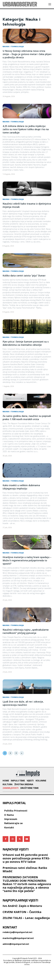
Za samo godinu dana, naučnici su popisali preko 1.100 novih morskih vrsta (27, 417)
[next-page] (22, 753)
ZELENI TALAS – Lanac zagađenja (26, 918)
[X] (20, 839)
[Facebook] (5, 839)
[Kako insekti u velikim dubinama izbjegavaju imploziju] (27, 470)
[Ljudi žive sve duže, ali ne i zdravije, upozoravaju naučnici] (27, 686)
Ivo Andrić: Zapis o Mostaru (22, 906)
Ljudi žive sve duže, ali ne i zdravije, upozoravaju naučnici (23, 703)
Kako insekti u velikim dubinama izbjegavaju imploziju (21, 487)
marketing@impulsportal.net (18, 938)
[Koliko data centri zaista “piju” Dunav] (27, 260)
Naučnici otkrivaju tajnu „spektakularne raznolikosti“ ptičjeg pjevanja (26, 631)
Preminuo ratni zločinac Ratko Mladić (25, 869)
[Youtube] (27, 839)
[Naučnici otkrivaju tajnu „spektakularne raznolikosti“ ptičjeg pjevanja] (27, 614)
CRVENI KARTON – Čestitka (22, 912)
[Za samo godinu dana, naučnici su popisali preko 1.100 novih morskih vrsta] (27, 401)
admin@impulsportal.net (16, 944)
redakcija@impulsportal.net (17, 932)
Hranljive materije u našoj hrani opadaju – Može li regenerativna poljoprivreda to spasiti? (27, 560)
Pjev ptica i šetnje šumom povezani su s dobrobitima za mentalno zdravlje (26, 343)
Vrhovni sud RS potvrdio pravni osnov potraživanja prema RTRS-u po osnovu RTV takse (26, 858)
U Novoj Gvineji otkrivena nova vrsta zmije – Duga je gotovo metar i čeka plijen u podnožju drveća (27, 54)
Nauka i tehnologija (13, 46)
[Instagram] (12, 839)
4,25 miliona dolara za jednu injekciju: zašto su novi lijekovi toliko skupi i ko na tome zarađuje (26, 129)
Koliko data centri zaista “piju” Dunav (24, 275)
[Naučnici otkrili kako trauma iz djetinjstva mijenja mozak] (27, 189)
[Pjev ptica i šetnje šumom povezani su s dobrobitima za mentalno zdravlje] (27, 326)
